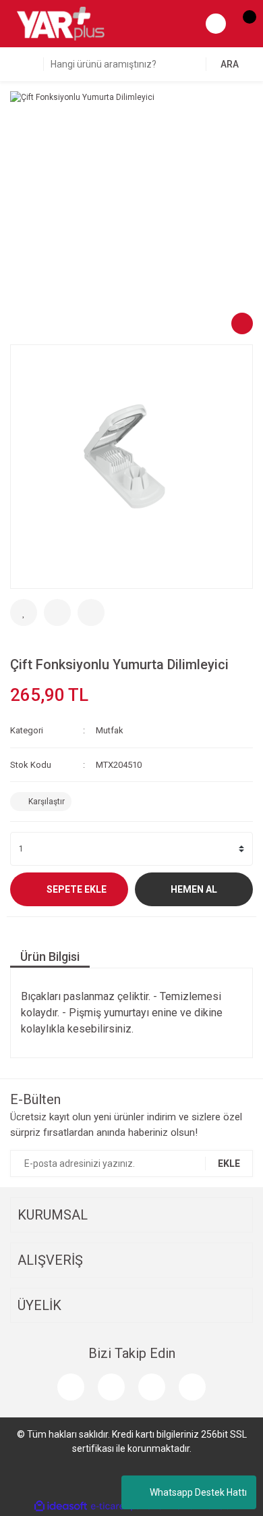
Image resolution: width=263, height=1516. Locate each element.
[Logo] (61, 23)
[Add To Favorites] (23, 612)
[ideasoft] (61, 1506)
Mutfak (109, 730)
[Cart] (243, 24)
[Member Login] (216, 24)
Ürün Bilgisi (50, 956)
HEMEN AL (194, 889)
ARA (230, 64)
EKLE (229, 1163)
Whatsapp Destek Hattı (198, 1492)
